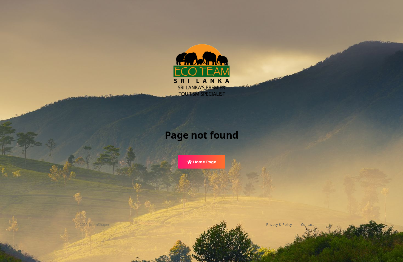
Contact (307, 224)
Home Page (204, 161)
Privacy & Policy (279, 224)
